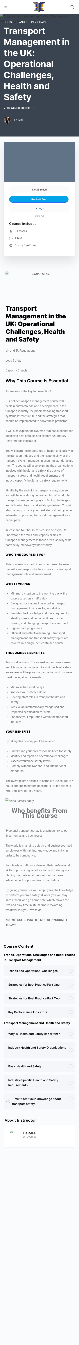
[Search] (72, 7)
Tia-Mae (29, 1133)
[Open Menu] (6, 6)
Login (41, 208)
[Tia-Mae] (14, 1134)
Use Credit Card (38, 199)
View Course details (17, 107)
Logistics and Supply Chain (25, 22)
